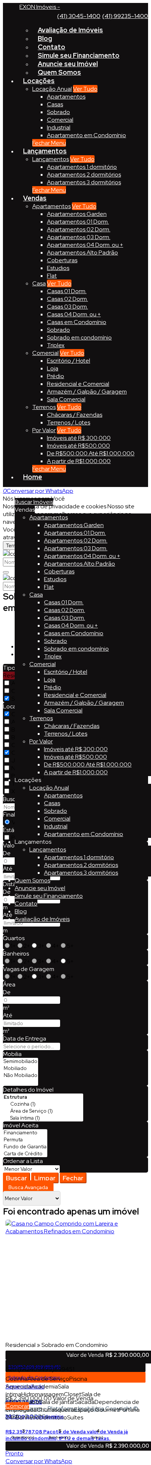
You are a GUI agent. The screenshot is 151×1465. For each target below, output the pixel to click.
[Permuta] (25, 1139)
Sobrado (58, 112)
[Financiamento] (25, 1132)
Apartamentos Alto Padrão (82, 252)
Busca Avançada (28, 1187)
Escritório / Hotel (68, 361)
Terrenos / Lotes (68, 422)
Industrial (58, 127)
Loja (52, 368)
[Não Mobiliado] (20, 1075)
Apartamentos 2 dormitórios (84, 174)
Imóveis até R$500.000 (78, 445)
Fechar (73, 1178)
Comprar (17, 1406)
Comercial (60, 120)
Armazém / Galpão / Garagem (87, 391)
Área (9, 984)
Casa (39, 283)
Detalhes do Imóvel (28, 1090)
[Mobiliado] (20, 1068)
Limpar (45, 1178)
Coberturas (62, 260)
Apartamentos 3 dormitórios (84, 182)
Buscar (16, 1178)
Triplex (56, 345)
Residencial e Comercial (78, 384)
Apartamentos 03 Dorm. (78, 237)
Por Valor (44, 430)
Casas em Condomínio (76, 322)
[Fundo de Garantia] (25, 1146)
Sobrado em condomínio (79, 337)
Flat (52, 276)
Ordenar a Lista (23, 1161)
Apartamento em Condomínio (86, 135)
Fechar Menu (49, 143)
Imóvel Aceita (20, 1125)
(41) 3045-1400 (78, 16)
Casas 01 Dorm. (66, 291)
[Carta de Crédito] (25, 1153)
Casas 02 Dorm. (67, 299)
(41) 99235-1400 (125, 16)
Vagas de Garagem (28, 969)
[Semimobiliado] (20, 1061)
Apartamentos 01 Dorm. (78, 221)
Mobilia (12, 1054)
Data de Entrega (24, 1038)
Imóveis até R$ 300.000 (79, 438)
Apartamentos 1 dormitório (82, 167)
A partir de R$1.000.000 (79, 461)
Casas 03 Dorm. (67, 306)
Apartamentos (66, 96)
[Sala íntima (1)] (43, 1117)
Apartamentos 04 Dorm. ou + (85, 245)
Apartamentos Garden (77, 214)
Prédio (55, 376)
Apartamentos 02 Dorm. (78, 229)
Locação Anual (52, 89)
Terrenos (44, 407)
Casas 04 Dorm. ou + (74, 314)
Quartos (14, 938)
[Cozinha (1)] (43, 1103)
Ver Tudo (85, 89)
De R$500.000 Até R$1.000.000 (91, 453)
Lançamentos (50, 159)
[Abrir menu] (2, 491)
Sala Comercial (66, 399)
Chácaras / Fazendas (74, 415)
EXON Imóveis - (39, 7)
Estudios (58, 268)
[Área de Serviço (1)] (43, 1110)
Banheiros (16, 953)
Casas (55, 104)
